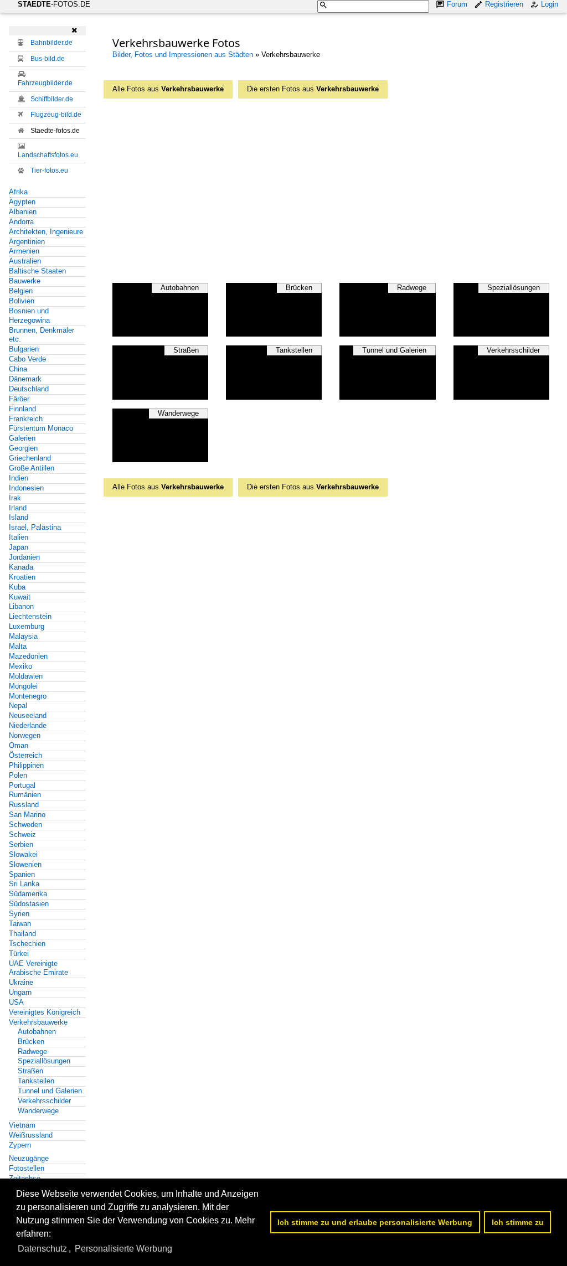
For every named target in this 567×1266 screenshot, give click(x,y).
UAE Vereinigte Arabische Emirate (38, 968)
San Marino (27, 814)
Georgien (23, 448)
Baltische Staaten (37, 271)
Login (549, 4)
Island (18, 517)
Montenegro (28, 696)
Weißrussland (31, 1135)
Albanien (23, 212)
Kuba (17, 587)
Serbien (21, 844)
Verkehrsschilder (44, 1101)
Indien (18, 478)
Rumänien (25, 794)
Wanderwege (38, 1111)
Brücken (31, 1041)
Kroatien (22, 577)
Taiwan (20, 923)
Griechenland (30, 458)
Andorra (21, 222)
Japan (18, 547)
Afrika (18, 192)
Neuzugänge (29, 1158)
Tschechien (27, 943)
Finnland (22, 409)
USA (16, 1002)
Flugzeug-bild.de (55, 114)
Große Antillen (31, 468)
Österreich (25, 755)
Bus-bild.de (47, 59)
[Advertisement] (339, 187)
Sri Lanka (24, 884)
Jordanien (24, 557)
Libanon (21, 606)
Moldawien (26, 676)
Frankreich (26, 419)
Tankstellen (36, 1081)
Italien (18, 537)
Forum (457, 4)
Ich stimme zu (518, 1222)
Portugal (22, 785)
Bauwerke (24, 281)
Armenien (24, 251)
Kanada (21, 567)
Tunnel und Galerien (50, 1091)
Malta (18, 646)
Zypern (20, 1145)
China (18, 369)
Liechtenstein (30, 616)
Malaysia (23, 636)
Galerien (22, 438)
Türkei (19, 953)
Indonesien (26, 488)
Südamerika (28, 894)
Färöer (19, 399)
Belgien (21, 291)
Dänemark (25, 379)
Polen (18, 775)
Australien (25, 261)
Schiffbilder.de (51, 99)
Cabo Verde (27, 359)
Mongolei (23, 686)
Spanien (22, 874)
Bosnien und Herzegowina (29, 315)
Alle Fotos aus (168, 89)
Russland (24, 804)
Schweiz (22, 834)
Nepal (18, 705)
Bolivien (21, 301)
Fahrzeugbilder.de (45, 83)
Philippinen (26, 765)
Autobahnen (37, 1031)
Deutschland (29, 389)
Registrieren (504, 4)
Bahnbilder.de (51, 42)
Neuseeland (28, 715)
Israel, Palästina (35, 527)
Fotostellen (26, 1168)
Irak (15, 498)
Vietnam (22, 1125)
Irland (18, 508)
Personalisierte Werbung (123, 1248)
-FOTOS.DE (54, 4)
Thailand (22, 933)
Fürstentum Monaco (41, 428)
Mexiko (20, 666)
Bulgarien (24, 349)
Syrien (19, 914)
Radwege (32, 1051)
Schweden (25, 824)
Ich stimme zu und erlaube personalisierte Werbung (374, 1222)
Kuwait (19, 597)
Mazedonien (28, 656)
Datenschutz (42, 1248)
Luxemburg (26, 626)
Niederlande (28, 725)
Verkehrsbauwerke (38, 1022)
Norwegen (24, 735)
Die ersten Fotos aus (313, 89)
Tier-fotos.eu (49, 170)
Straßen (30, 1071)
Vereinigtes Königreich (44, 1012)
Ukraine (21, 982)
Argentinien (27, 241)
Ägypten (22, 202)
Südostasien (29, 904)
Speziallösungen (44, 1061)
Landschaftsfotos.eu (48, 155)
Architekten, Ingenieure (46, 232)
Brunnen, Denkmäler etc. (41, 335)
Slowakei (23, 854)
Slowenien (25, 864)
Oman (18, 745)
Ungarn (20, 992)
